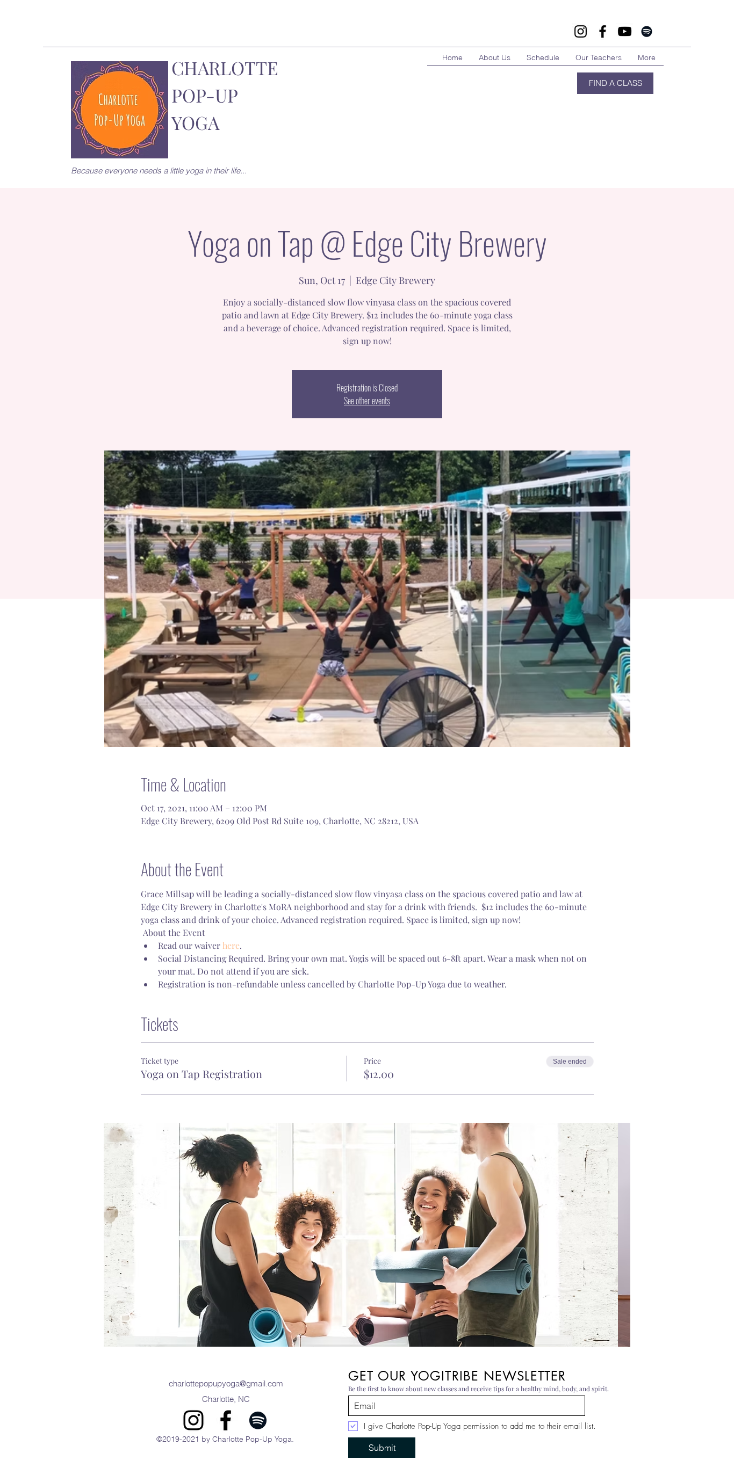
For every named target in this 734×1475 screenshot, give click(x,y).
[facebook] (225, 1420)
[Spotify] (646, 31)
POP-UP (204, 95)
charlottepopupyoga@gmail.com (226, 1383)
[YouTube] (624, 31)
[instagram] (193, 1420)
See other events (367, 400)
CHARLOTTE (224, 67)
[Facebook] (602, 31)
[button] (367, 1235)
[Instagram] (580, 31)
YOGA (195, 122)
